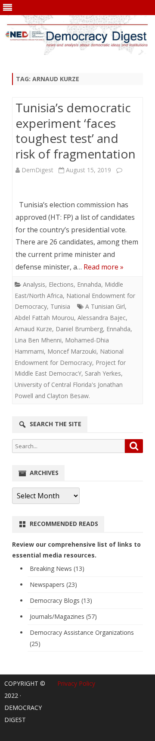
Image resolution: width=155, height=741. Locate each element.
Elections (61, 284)
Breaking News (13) (57, 568)
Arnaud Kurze (33, 329)
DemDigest (37, 170)
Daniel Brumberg (79, 329)
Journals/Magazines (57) (63, 616)
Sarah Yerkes (103, 373)
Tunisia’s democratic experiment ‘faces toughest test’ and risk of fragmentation (76, 130)
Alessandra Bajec (102, 318)
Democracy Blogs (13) (61, 600)
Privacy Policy (76, 683)
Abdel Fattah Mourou (44, 318)
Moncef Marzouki (71, 351)
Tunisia (60, 306)
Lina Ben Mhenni (38, 340)
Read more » (104, 267)
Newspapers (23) (53, 584)
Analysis (34, 284)
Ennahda (89, 284)
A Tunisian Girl (105, 306)
